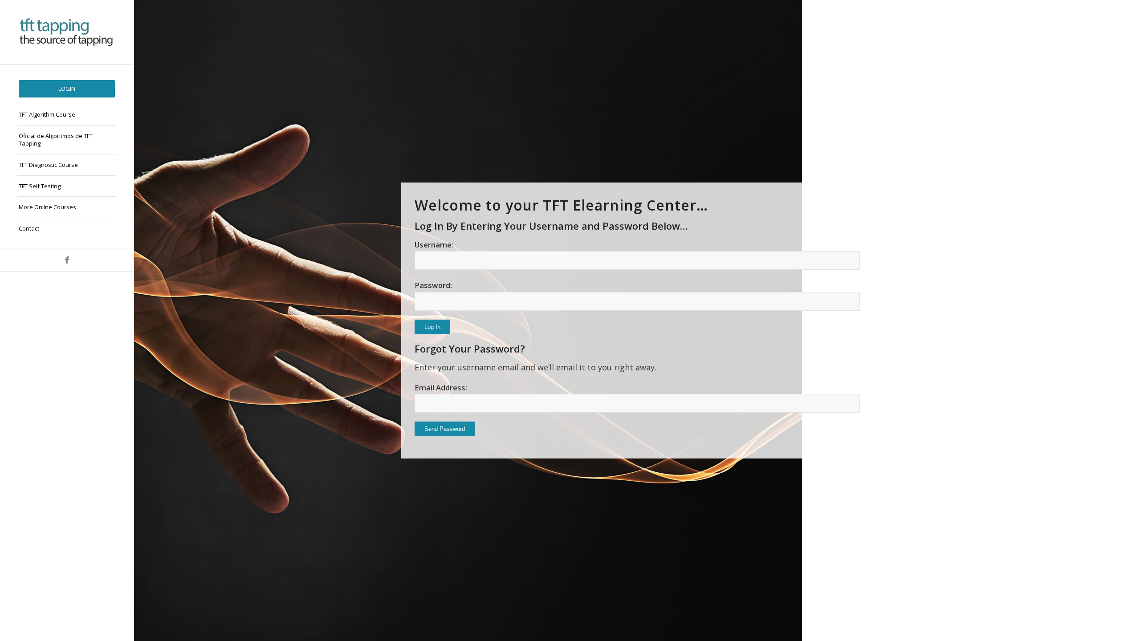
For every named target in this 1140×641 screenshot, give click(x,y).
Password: (433, 285)
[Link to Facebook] (67, 259)
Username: (434, 244)
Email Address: (441, 387)
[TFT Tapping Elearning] (67, 32)
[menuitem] (66, 88)
